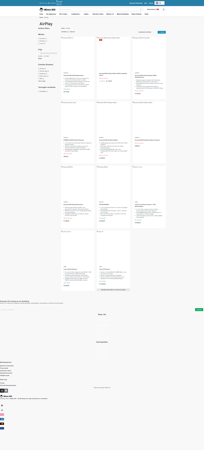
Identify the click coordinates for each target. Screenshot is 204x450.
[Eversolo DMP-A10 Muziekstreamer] (77, 53)
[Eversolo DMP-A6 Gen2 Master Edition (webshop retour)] (113, 53)
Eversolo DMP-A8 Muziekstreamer (73, 204)
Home (41, 17)
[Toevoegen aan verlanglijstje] (90, 40)
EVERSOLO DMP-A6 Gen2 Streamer (74, 140)
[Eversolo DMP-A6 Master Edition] (113, 118)
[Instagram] (2, 391)
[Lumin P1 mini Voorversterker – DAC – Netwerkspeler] (149, 182)
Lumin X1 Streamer (104, 269)
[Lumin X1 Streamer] (113, 247)
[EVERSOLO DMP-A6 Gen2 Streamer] (77, 118)
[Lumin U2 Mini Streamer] (77, 247)
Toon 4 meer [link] (41, 81)
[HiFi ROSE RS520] (113, 182)
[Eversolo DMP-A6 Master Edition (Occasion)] (149, 118)
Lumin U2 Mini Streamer (70, 269)
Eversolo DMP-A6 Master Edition (108, 140)
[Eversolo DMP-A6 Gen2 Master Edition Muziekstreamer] (149, 53)
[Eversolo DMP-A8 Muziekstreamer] (77, 182)
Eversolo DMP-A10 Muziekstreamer (74, 75)
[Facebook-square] (6, 391)
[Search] (140, 9)
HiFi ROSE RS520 (104, 204)
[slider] (39, 53)
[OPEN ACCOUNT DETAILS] (164, 9)
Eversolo (66, 137)
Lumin (65, 266)
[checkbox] (48, 38)
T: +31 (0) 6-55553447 (102, 326)
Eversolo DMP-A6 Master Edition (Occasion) (147, 140)
